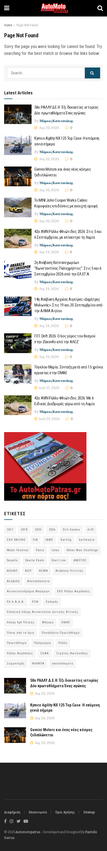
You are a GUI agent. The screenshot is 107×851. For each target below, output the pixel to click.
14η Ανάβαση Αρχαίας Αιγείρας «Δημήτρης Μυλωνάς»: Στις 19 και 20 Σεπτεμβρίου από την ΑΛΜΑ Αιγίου (68, 305)
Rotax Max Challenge (82, 550)
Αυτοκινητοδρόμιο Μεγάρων (28, 591)
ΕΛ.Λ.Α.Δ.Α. (16, 602)
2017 (10, 529)
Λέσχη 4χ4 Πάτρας (21, 622)
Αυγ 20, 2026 (48, 128)
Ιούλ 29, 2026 (49, 419)
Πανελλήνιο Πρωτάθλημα (61, 633)
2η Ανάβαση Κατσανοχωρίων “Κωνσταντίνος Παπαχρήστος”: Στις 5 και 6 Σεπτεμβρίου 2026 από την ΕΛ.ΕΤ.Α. (68, 268)
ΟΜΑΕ (65, 622)
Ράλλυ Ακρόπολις (20, 653)
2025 (38, 529)
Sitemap (89, 812)
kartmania (87, 540)
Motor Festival (18, 550)
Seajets (12, 560)
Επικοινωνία (38, 812)
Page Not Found (27, 25)
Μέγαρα (48, 622)
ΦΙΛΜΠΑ (38, 663)
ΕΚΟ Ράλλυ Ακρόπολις (73, 591)
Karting (66, 540)
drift (91, 529)
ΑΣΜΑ (43, 571)
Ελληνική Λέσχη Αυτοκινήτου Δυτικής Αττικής (42, 612)
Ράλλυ (62, 643)
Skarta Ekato (34, 560)
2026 (52, 529)
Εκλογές (52, 602)
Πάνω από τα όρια (20, 633)
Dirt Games (71, 529)
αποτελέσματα (62, 663)
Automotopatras (27, 832)
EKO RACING (16, 540)
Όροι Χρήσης (65, 812)
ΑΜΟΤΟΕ (80, 560)
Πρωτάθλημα (17, 643)
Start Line (59, 560)
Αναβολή (13, 581)
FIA (35, 540)
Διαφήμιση (12, 812)
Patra (40, 550)
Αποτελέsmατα (38, 581)
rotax (55, 550)
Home (8, 25)
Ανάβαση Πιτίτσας (69, 571)
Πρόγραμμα (42, 643)
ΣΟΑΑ (44, 653)
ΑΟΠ (28, 571)
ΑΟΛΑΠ (12, 571)
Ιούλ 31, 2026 (49, 388)
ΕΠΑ (35, 602)
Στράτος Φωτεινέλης (72, 653)
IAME (49, 540)
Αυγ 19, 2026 (48, 252)
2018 (24, 529)
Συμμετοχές (16, 663)
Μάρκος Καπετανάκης (56, 121)
